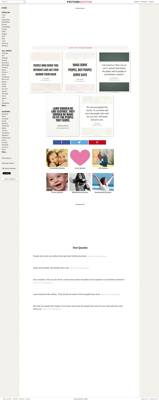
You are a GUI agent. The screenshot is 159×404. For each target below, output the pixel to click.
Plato (4, 116)
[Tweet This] (79, 142)
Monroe (5, 123)
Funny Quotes (57, 192)
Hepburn (5, 135)
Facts (4, 70)
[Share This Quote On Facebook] (61, 142)
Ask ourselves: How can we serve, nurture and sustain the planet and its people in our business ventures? (78, 281)
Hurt (3, 36)
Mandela (5, 145)
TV (3, 101)
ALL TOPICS (6, 51)
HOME (4, 8)
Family (4, 29)
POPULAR (6, 12)
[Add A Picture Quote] (10, 179)
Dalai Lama (6, 138)
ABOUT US (144, 399)
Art (3, 55)
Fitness (4, 72)
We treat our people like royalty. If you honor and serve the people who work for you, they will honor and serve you (77, 307)
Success (5, 43)
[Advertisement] (80, 26)
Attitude (5, 58)
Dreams (5, 67)
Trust (4, 96)
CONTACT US (154, 399)
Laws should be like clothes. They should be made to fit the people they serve (76, 294)
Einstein (5, 114)
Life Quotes (103, 168)
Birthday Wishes (8, 163)
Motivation (6, 22)
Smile (4, 86)
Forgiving (5, 77)
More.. (4, 105)
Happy (4, 34)
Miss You (5, 79)
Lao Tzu (5, 147)
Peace (4, 84)
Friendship (6, 27)
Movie (4, 98)
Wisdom (5, 46)
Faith (4, 31)
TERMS (15, 399)
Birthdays (5, 65)
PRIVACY (22, 399)
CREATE (151, 2)
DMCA (28, 399)
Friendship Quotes (57, 168)
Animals (5, 53)
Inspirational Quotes (103, 192)
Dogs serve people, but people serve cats (61, 268)
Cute (3, 41)
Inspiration (6, 20)
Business (5, 63)
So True (5, 89)
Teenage (5, 93)
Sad (3, 39)
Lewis (4, 140)
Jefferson (5, 126)
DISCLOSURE (7, 399)
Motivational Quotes (80, 192)
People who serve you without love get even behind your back (69, 256)
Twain (4, 121)
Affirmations (6, 158)
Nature (4, 82)
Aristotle (5, 119)
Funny (4, 24)
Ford (3, 150)
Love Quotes (80, 168)
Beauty (4, 60)
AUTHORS (144, 2)
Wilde (4, 128)
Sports (4, 91)
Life (3, 17)
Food (4, 74)
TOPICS (136, 2)
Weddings (5, 103)
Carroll (4, 130)
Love (4, 15)
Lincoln (4, 142)
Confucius (6, 133)
